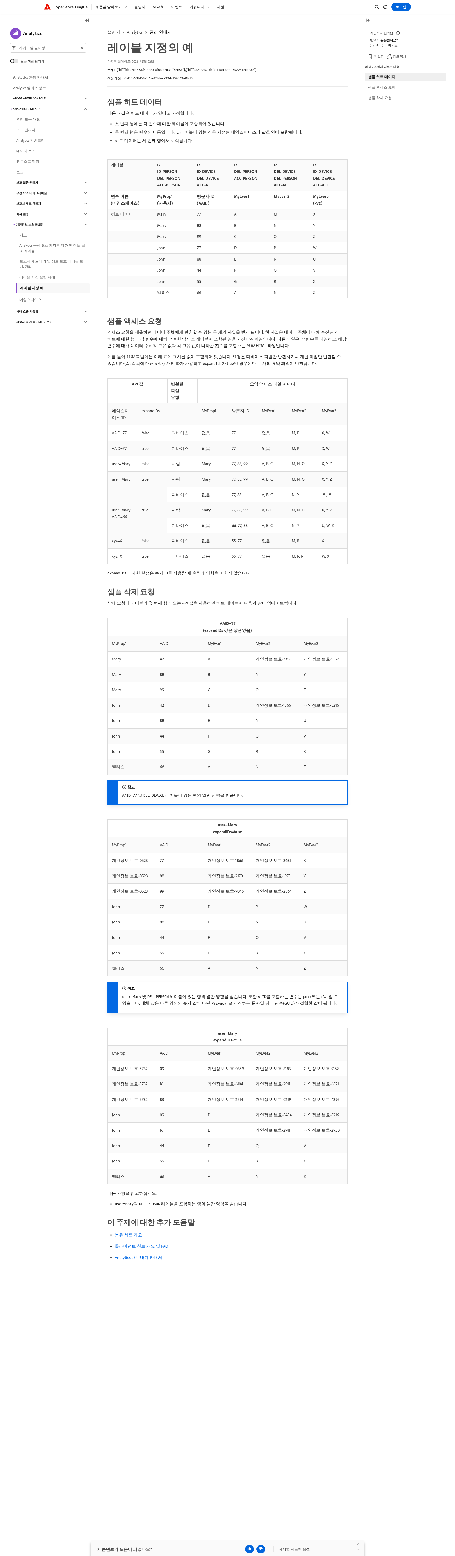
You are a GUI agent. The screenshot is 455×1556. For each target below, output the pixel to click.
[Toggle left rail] (87, 21)
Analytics (135, 32)
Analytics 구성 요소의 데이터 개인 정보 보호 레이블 (52, 248)
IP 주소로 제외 (27, 161)
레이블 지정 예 (32, 288)
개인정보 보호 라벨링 (30, 224)
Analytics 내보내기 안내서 (138, 1257)
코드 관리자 (26, 130)
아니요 (393, 45)
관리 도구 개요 (28, 119)
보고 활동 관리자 (27, 182)
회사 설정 (22, 214)
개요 (23, 235)
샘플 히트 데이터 (381, 76)
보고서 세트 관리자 (28, 203)
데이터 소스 (26, 151)
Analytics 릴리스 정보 (29, 87)
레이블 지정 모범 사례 (37, 277)
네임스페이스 (30, 299)
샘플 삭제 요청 (380, 97)
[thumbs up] (249, 1549)
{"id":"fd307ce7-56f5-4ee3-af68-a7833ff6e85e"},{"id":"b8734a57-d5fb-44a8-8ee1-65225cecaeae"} (186, 69)
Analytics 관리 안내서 (30, 77)
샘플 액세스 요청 (381, 87)
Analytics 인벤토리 (30, 140)
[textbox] (48, 48)
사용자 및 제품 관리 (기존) (33, 322)
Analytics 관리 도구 (27, 109)
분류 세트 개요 (128, 1234)
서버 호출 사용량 (27, 311)
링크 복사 (399, 56)
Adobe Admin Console (29, 98)
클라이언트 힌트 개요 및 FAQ (141, 1246)
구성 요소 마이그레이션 (31, 193)
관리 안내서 (161, 32)
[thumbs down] (260, 1549)
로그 (20, 172)
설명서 (113, 32)
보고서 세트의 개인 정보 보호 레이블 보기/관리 (51, 264)
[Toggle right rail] (367, 21)
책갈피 (379, 56)
